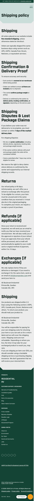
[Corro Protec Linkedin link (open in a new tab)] (5, 455)
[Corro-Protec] (6, 7)
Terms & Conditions (26, 491)
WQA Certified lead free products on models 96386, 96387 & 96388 (12, 483)
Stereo (8, 496)
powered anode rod (26, 1)
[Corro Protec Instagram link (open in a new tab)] (11, 455)
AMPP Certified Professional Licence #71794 (14, 465)
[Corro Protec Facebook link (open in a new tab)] (2, 455)
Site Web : (4, 496)
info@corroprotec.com (19, 276)
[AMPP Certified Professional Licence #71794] (10, 461)
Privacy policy (16, 491)
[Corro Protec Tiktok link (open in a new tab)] (15, 455)
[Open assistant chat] (30, 497)
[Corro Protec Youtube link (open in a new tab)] (8, 455)
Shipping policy (5, 491)
